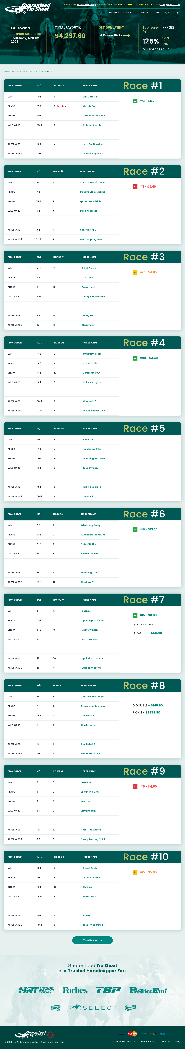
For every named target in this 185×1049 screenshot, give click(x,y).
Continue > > (92, 940)
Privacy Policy (148, 1041)
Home (7, 71)
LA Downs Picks (111, 35)
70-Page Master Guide (170, 5)
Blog (177, 1041)
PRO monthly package (86, 5)
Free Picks (145, 12)
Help (158, 12)
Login (177, 12)
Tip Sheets (114, 12)
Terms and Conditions (124, 1041)
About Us (166, 1041)
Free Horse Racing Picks (25, 71)
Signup (167, 12)
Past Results (129, 12)
